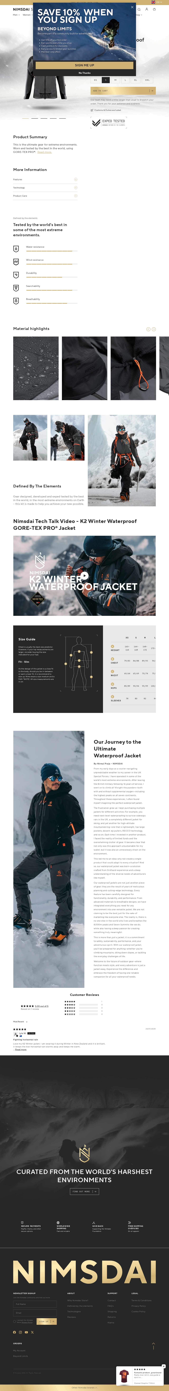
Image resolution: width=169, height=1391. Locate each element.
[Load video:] (84, 576)
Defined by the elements (80, 1306)
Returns (112, 1317)
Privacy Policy (27, 1322)
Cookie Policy (138, 1311)
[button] (16, 16)
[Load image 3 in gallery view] (45, 118)
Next (154, 329)
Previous (148, 329)
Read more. (44, 152)
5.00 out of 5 (41, 1006)
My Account (19, 1350)
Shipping (112, 1311)
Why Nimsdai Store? (77, 1300)
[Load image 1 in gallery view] (26, 118)
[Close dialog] (132, 7)
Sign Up (43, 1321)
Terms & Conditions (142, 1300)
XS (95, 80)
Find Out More (81, 1191)
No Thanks (84, 73)
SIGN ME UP (84, 65)
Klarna (111, 1322)
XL (135, 80)
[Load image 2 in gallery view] (36, 118)
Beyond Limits (20, 1356)
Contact (112, 1300)
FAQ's (111, 1306)
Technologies (74, 1311)
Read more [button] (20, 1049)
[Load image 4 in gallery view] (54, 118)
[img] (19, 1029)
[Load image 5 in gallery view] (63, 118)
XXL (147, 80)
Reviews (71, 1317)
